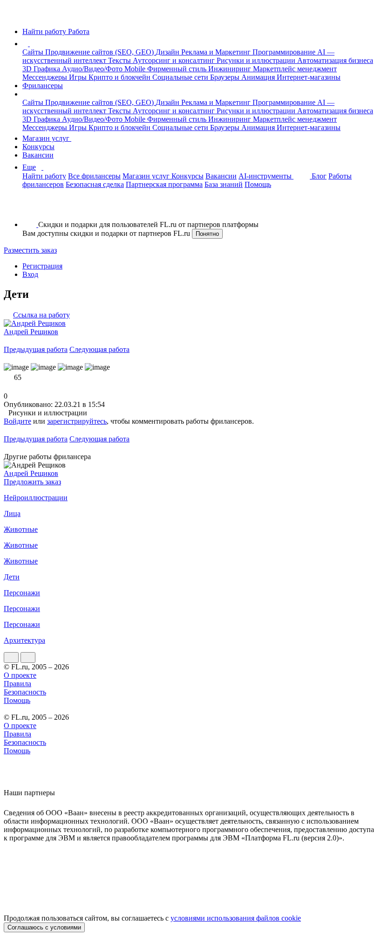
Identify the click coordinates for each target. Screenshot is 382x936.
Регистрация (42, 266)
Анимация (259, 77)
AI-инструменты (266, 176)
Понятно (207, 233)
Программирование (284, 52)
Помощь (258, 184)
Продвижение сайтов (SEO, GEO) (100, 52)
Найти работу (44, 176)
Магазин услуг (46, 138)
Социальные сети (181, 77)
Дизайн (168, 52)
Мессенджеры (45, 77)
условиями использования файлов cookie (236, 918)
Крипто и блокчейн (120, 77)
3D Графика (42, 69)
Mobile (135, 69)
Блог (319, 176)
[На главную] (12, 16)
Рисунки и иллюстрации (257, 60)
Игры (79, 77)
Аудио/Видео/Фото (93, 69)
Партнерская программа (164, 184)
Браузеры (225, 77)
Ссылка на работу (41, 315)
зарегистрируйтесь (77, 421)
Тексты (120, 60)
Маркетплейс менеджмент (295, 69)
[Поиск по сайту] (29, 209)
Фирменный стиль (177, 69)
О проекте (20, 675)
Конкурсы (38, 147)
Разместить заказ (30, 250)
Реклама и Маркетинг (216, 52)
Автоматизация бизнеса (335, 60)
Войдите (17, 421)
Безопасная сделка (95, 184)
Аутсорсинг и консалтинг (175, 60)
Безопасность (25, 692)
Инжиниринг (230, 69)
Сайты (33, 52)
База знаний (224, 184)
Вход (30, 274)
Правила (17, 684)
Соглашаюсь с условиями (44, 927)
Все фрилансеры (94, 176)
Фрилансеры (42, 85)
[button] (31, 44)
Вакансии (38, 155)
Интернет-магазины (309, 77)
